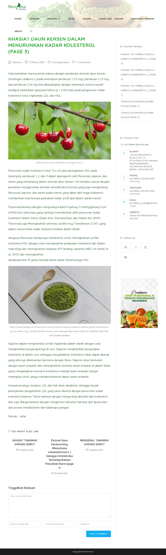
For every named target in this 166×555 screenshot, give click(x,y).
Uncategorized (60, 62)
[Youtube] (125, 257)
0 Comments (83, 62)
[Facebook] (125, 247)
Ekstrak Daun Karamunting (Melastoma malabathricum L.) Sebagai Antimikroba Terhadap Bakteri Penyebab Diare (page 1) (59, 454)
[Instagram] (135, 247)
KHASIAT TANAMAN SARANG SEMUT (24, 442)
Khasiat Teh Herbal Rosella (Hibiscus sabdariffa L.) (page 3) (138, 59)
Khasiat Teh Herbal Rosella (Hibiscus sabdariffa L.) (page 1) (138, 90)
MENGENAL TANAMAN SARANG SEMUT (94, 442)
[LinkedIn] (145, 247)
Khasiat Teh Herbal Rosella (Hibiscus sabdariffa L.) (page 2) (138, 75)
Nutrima (16, 62)
